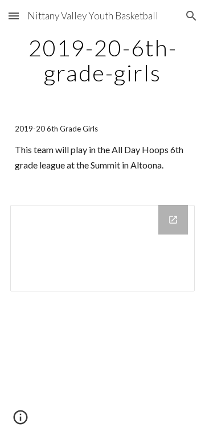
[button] (13, 15)
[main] (102, 60)
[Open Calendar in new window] (173, 220)
